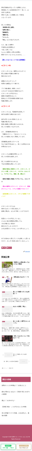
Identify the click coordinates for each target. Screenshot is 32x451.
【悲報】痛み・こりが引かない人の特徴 (14, 406)
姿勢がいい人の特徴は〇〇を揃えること (14, 385)
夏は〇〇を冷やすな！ (8, 400)
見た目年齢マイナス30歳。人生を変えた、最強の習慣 (15, 414)
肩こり (9, 247)
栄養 (4, 247)
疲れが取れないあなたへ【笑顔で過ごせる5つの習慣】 (16, 393)
